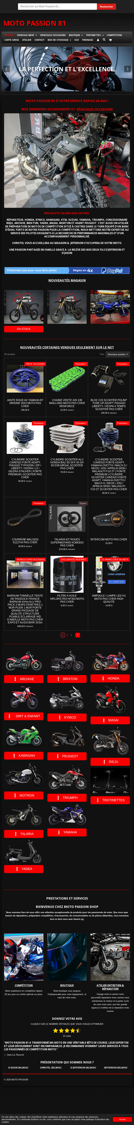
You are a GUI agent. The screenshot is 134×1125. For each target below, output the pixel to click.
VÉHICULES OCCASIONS (94, 109)
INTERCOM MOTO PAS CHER (109, 539)
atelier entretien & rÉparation (110, 987)
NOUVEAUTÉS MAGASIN (67, 280)
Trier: (102, 354)
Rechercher (106, 6)
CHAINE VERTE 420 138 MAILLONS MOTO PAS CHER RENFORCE (67, 403)
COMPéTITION (24, 985)
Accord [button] (122, 1119)
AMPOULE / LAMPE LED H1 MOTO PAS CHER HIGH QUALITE (109, 598)
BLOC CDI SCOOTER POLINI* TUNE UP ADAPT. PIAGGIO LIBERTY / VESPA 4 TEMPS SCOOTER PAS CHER (109, 405)
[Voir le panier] (110, 40)
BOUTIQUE (67, 985)
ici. (82, 919)
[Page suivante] (77, 635)
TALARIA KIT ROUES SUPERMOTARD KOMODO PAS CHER (67, 542)
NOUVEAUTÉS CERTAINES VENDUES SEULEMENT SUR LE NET (67, 347)
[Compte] (98, 40)
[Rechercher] (104, 40)
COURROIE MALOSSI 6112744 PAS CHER (25, 541)
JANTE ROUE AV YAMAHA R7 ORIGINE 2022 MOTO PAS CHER (25, 403)
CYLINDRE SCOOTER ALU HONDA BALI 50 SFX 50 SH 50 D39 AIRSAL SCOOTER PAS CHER (67, 464)
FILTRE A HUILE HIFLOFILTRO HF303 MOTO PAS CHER (67, 598)
